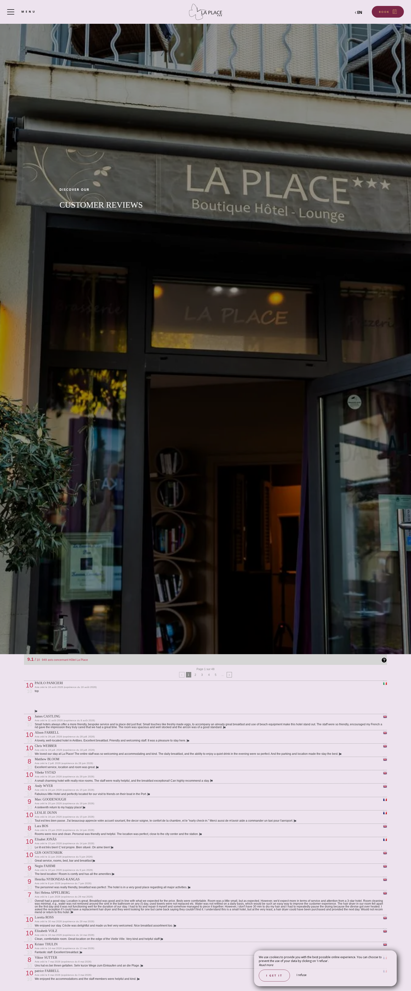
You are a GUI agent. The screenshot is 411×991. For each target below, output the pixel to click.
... (222, 675)
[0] (182, 674)
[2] (229, 674)
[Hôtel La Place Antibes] (205, 12)
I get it (274, 975)
